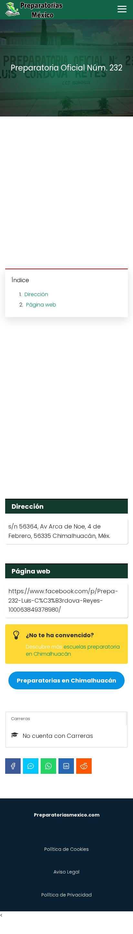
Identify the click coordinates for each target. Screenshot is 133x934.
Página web (41, 304)
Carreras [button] (20, 719)
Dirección (36, 294)
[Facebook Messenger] (30, 766)
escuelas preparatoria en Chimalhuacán (73, 650)
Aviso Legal (66, 872)
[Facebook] (13, 766)
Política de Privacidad (66, 895)
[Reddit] (84, 766)
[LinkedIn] (66, 766)
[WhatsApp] (48, 766)
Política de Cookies (66, 849)
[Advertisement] (66, 193)
